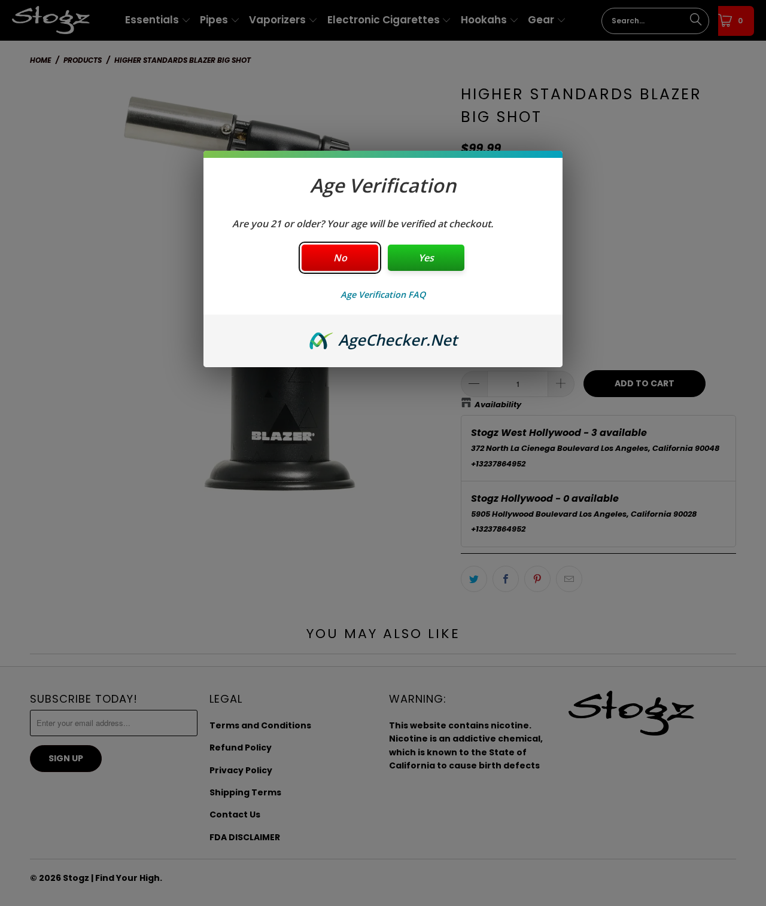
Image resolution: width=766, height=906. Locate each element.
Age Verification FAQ (383, 294)
